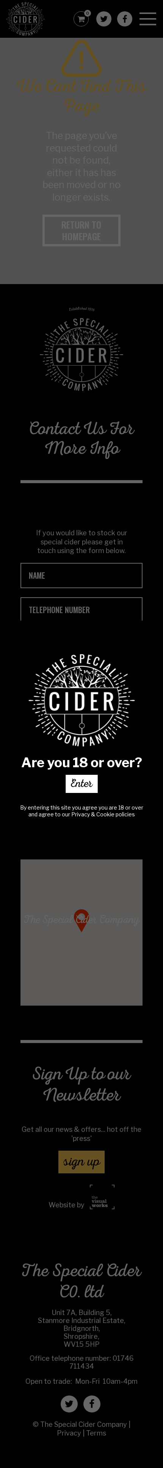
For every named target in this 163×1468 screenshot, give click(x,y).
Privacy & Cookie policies (103, 814)
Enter (81, 785)
